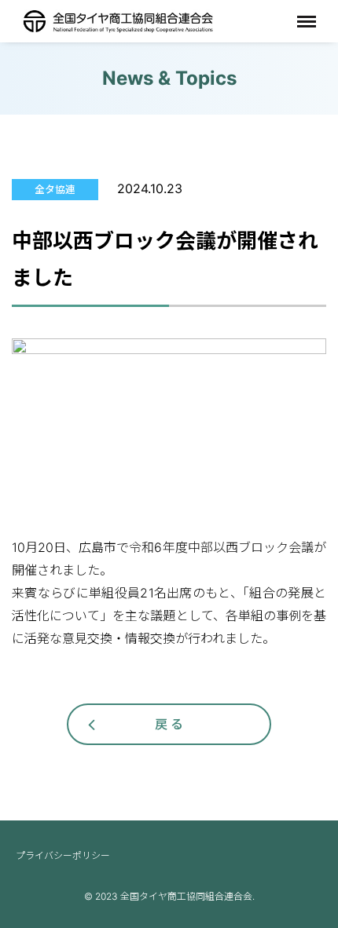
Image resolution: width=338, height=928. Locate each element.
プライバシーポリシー (63, 855)
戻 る (169, 724)
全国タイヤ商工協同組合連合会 (118, 20)
